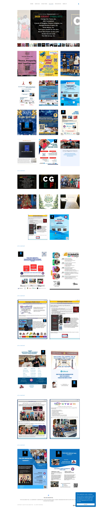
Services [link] (37, 3)
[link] (48, 495)
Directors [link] (44, 3)
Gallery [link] (51, 3)
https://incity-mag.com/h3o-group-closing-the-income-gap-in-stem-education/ (70, 154)
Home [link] (31, 3)
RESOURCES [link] (58, 3)
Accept (86, 504)
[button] (65, 3)
